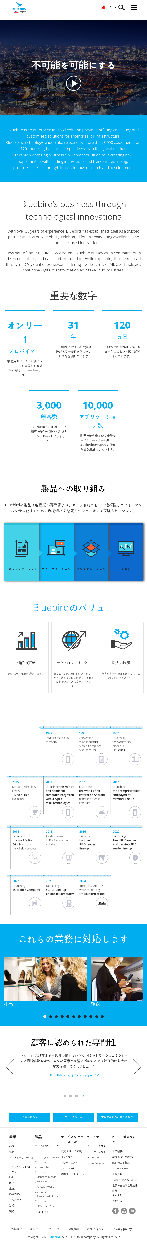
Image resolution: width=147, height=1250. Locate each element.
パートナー (94, 1136)
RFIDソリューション (46, 1206)
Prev (10, 1067)
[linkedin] (132, 1211)
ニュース (54, 1229)
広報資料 (117, 1174)
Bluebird (54, 1237)
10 (96, 1016)
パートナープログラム (98, 1146)
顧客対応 (14, 1194)
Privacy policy (122, 1229)
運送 (11, 1151)
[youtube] (124, 1211)
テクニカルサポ (69, 1168)
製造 (11, 1211)
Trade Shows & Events (124, 1180)
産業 (12, 1136)
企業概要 (117, 1151)
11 (102, 1016)
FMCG (12, 1177)
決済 (11, 1205)
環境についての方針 (123, 1157)
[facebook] (115, 1211)
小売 (11, 1146)
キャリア (117, 1195)
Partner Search (94, 1157)
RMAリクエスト (69, 1162)
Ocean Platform (95, 1163)
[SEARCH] (121, 7)
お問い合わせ (119, 1201)
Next (137, 1067)
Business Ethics (121, 1162)
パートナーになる (95, 1151)
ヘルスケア (15, 1200)
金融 (11, 1188)
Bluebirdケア (68, 1157)
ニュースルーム (120, 1168)
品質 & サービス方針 (72, 1151)
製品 (38, 1136)
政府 (11, 1182)
